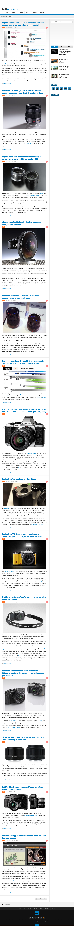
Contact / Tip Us (4, 16)
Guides (27, 13)
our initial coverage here (37, 524)
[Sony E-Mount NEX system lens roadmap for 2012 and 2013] (24, 379)
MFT (7, 717)
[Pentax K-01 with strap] (24, 618)
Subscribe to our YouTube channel (69, 88)
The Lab (42, 13)
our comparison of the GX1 (13, 727)
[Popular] (61, 47)
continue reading (7, 83)
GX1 (23, 715)
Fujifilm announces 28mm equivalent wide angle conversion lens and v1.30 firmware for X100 (21, 157)
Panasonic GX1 (14, 720)
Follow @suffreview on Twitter (57, 88)
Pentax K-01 (7, 508)
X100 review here (6, 62)
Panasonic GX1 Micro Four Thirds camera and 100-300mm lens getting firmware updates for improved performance (23, 673)
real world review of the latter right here (31, 195)
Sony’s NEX (21, 394)
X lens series (28, 143)
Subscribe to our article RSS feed (61, 88)
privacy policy (45, 921)
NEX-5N (44, 397)
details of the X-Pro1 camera (31, 815)
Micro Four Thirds (31, 453)
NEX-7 (38, 397)
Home (3, 904)
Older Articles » (43, 899)
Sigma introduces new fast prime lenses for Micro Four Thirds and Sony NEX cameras (24, 738)
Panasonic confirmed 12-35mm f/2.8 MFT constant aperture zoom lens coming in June (22, 296)
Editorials (34, 13)
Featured (21, 13)
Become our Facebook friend (53, 88)
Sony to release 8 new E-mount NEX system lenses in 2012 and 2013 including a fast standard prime (23, 362)
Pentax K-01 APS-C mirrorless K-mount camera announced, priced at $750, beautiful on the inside (22, 535)
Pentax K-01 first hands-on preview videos (19, 479)
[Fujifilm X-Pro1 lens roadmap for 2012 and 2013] (24, 43)
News (7, 13)
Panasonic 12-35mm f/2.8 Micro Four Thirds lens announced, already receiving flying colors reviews (22, 91)
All (2, 13)
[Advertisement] (37, 3)
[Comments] (69, 47)
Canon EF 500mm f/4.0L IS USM (11, 880)
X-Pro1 (6, 64)
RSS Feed (11, 16)
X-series (26, 341)
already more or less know (10, 634)
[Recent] (54, 47)
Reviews (14, 13)
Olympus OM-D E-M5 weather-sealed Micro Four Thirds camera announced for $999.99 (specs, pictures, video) (24, 410)
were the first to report (9, 571)
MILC (8, 395)
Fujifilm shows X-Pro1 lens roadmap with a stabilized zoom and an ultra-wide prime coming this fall (23, 23)
